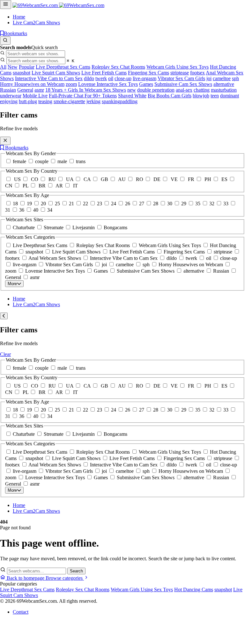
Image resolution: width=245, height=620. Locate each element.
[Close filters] (5, 141)
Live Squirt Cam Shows (56, 72)
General (25, 90)
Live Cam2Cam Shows (36, 22)
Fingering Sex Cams (148, 72)
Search (76, 571)
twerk (101, 78)
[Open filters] (5, 4)
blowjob (201, 95)
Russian (8, 90)
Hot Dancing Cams (193, 589)
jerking (93, 101)
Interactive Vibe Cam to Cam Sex (49, 78)
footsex (197, 72)
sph (235, 78)
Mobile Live (35, 95)
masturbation (224, 90)
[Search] (5, 40)
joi (209, 78)
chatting (202, 90)
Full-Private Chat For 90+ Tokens (83, 95)
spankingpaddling (119, 101)
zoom (71, 84)
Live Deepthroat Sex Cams (63, 67)
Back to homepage (25, 578)
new (131, 90)
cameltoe (222, 78)
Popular (26, 67)
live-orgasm (144, 78)
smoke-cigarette (69, 101)
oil (110, 78)
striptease (179, 72)
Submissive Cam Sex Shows (183, 84)
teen (215, 95)
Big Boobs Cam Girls (169, 95)
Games (146, 84)
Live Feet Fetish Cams (104, 72)
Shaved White (132, 95)
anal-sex (184, 90)
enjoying (9, 101)
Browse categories (65, 578)
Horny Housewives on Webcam (32, 84)
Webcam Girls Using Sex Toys (177, 67)
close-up (123, 78)
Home (19, 16)
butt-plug (28, 101)
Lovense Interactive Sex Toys (108, 84)
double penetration (155, 90)
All (3, 67)
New (13, 67)
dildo (89, 78)
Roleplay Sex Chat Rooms (118, 67)
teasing (45, 101)
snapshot (21, 72)
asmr (39, 90)
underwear (10, 95)
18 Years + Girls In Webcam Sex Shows (85, 90)
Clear (5, 354)
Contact (20, 612)
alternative (223, 84)
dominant (229, 95)
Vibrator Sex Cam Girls (181, 78)
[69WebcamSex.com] (58, 5)
